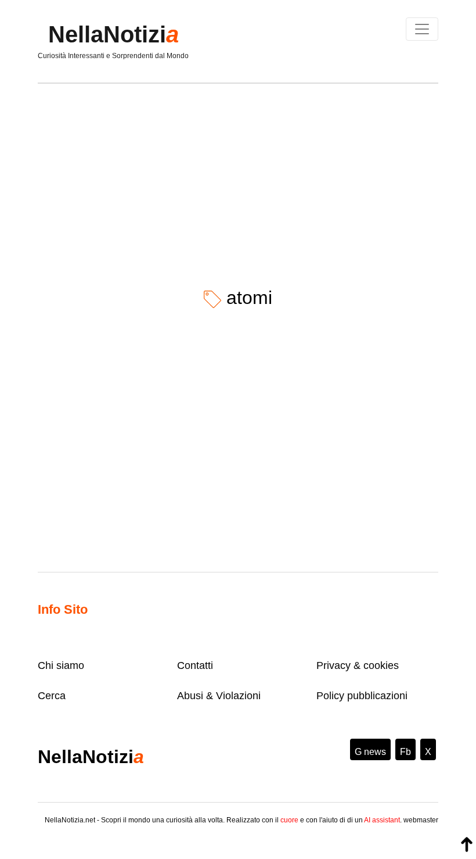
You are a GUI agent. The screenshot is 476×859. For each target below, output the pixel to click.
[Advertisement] (238, 176)
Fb (405, 752)
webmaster (420, 820)
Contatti (195, 665)
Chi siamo (61, 665)
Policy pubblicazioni (362, 695)
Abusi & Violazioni (219, 695)
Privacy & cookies (357, 665)
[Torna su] (466, 844)
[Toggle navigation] (422, 29)
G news (370, 752)
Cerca (52, 695)
